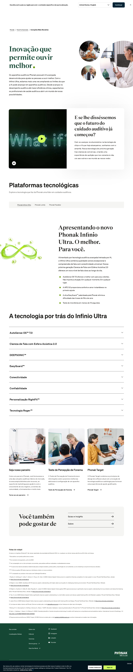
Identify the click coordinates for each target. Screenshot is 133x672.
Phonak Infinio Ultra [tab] (24, 205)
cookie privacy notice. (26, 670)
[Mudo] (14, 163)
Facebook (54, 629)
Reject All (109, 667)
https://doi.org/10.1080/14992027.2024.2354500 (22, 614)
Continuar (118, 5)
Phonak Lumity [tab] (40, 205)
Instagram (54, 633)
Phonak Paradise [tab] (55, 205)
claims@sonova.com (52, 604)
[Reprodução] (42, 139)
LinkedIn (53, 638)
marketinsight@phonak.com (62, 617)
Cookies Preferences (95, 667)
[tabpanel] (66, 413)
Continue (129, 663)
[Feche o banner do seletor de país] (130, 5)
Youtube (53, 642)
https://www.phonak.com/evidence (20, 579)
